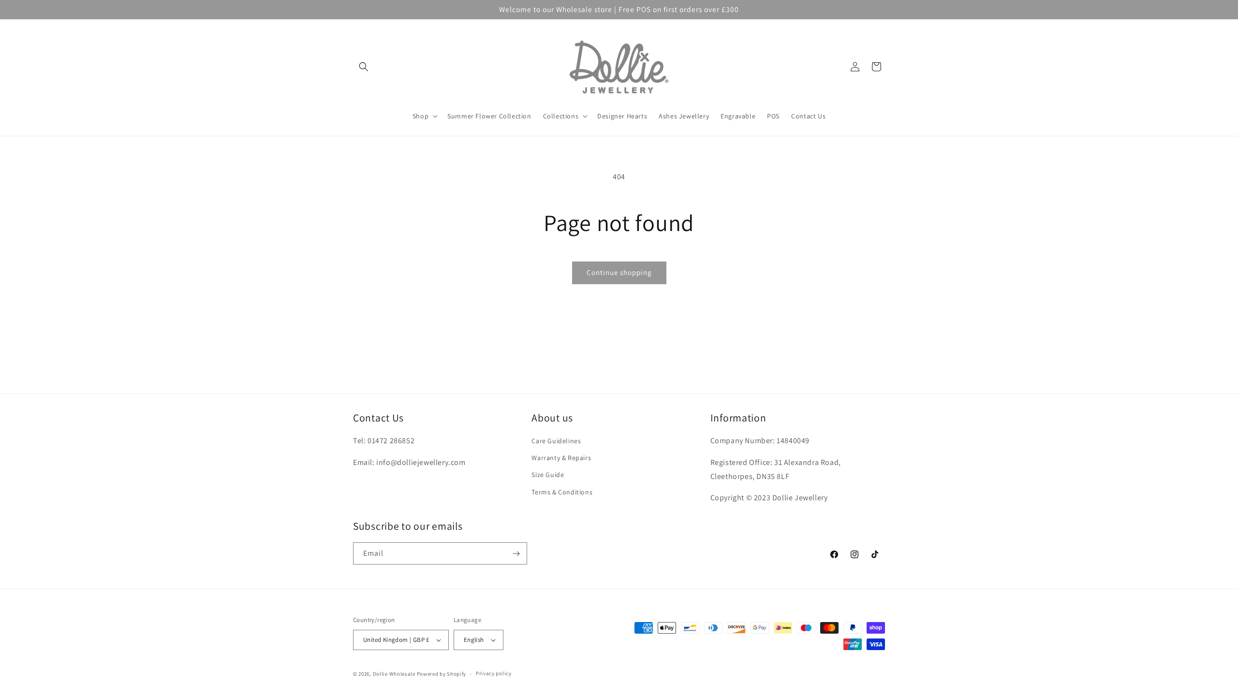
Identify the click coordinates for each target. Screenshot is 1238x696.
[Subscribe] (516, 553)
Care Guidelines (556, 440)
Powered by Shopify (442, 673)
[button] (363, 66)
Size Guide (547, 474)
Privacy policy (494, 673)
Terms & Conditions (561, 492)
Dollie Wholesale (394, 673)
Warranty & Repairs (561, 457)
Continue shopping (619, 272)
